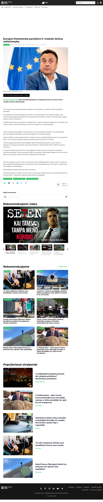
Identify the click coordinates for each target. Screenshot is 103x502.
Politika (6, 44)
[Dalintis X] (13, 183)
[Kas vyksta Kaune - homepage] (8, 2)
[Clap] (58, 184)
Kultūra (40, 299)
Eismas (37, 428)
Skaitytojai (8, 299)
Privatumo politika (96, 490)
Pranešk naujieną (18, 7)
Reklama (37, 7)
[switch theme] (98, 3)
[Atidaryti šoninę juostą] (2, 7)
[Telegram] (17, 183)
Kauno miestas (40, 382)
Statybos (41, 328)
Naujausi (86, 487)
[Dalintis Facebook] (8, 183)
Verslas (40, 271)
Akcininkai (85, 490)
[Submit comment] (66, 197)
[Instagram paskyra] (49, 488)
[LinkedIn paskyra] (54, 488)
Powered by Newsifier (51, 496)
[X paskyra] (41, 488)
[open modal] (101, 3)
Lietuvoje (7, 328)
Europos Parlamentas (11, 100)
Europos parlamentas (19, 178)
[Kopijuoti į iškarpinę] (21, 183)
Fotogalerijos (29, 7)
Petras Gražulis (8, 178)
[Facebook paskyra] (45, 488)
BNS (20, 44)
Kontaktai (45, 7)
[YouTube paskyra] (58, 488)
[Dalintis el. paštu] (25, 183)
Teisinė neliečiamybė (32, 178)
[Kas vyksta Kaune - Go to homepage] (8, 487)
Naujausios (7, 7)
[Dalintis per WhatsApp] (4, 183)
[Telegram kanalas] (62, 488)
